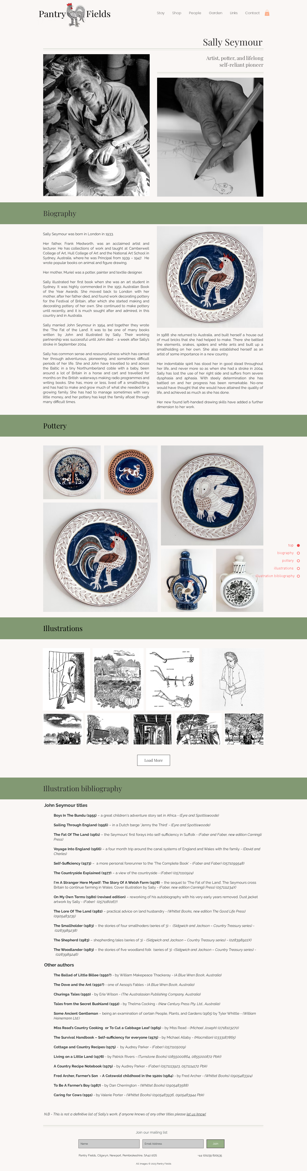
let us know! (196, 1114)
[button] (176, 13)
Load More (153, 760)
